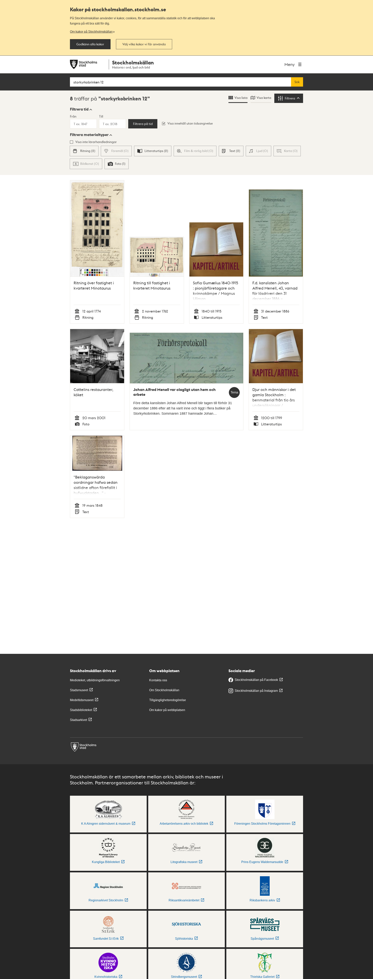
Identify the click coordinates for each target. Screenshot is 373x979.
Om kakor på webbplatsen (167, 710)
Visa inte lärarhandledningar (96, 142)
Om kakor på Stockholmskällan (91, 31)
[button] (81, 109)
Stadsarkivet (78, 720)
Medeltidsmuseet (81, 700)
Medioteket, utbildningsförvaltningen (95, 680)
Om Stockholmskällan (164, 690)
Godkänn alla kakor (90, 44)
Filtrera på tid (143, 124)
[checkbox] (84, 151)
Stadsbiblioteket (81, 710)
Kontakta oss (158, 680)
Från (73, 116)
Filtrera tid (79, 109)
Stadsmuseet (79, 690)
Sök (297, 82)
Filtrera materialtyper (89, 134)
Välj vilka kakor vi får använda (144, 44)
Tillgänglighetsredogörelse (167, 700)
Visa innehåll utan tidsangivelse (190, 123)
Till (101, 116)
